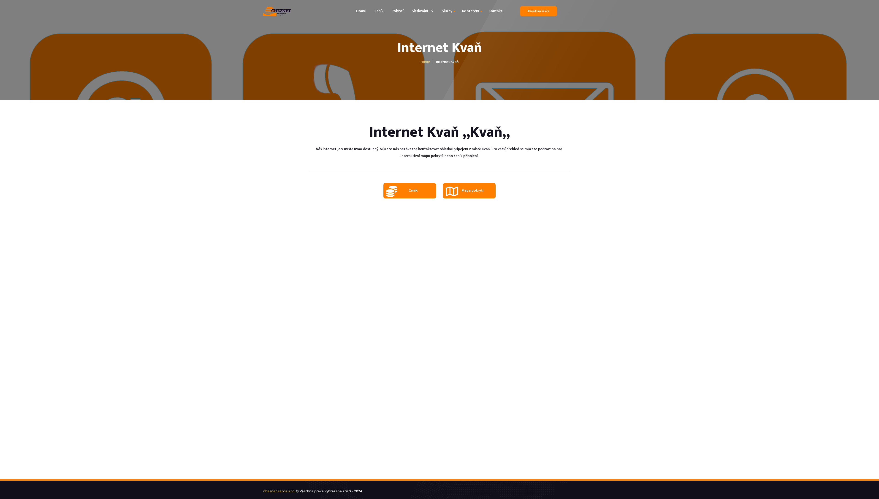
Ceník (413, 190)
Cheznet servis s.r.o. (279, 491)
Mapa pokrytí (472, 190)
